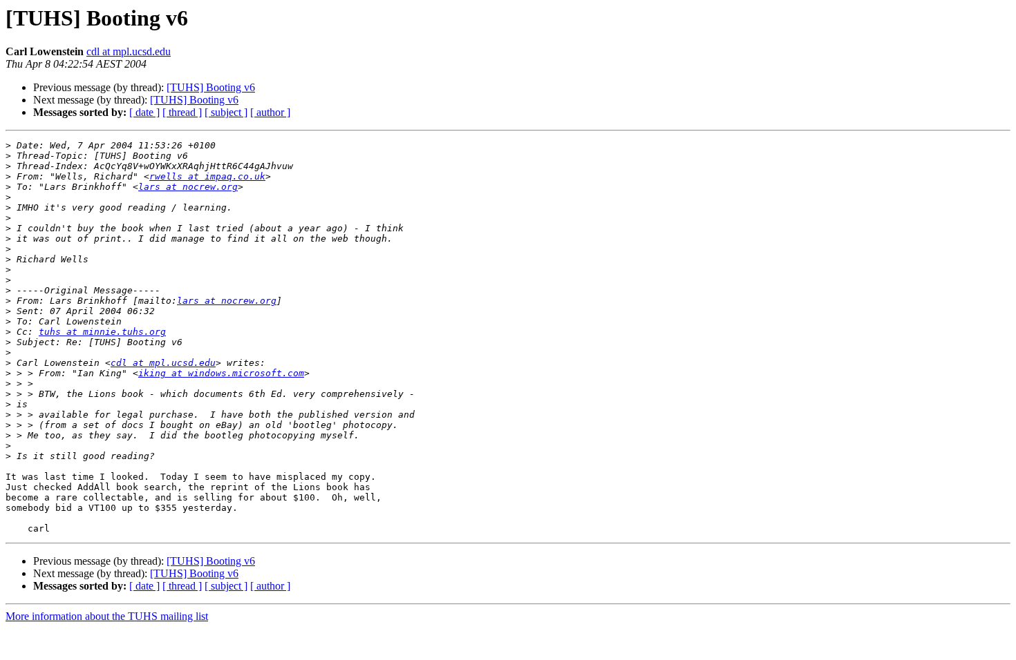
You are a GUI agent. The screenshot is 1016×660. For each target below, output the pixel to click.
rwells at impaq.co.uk (207, 176)
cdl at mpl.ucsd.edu (128, 51)
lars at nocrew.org (188, 187)
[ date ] (144, 112)
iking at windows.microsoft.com (221, 373)
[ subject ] (226, 112)
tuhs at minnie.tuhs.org (102, 332)
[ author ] (270, 112)
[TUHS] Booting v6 (211, 87)
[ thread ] (182, 112)
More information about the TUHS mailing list (107, 616)
